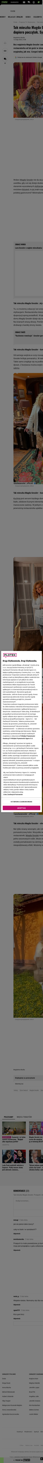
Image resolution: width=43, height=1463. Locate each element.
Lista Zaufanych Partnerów (13, 794)
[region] (21, 731)
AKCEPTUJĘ (21, 808)
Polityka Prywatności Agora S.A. (22, 738)
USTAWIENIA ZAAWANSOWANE (21, 802)
